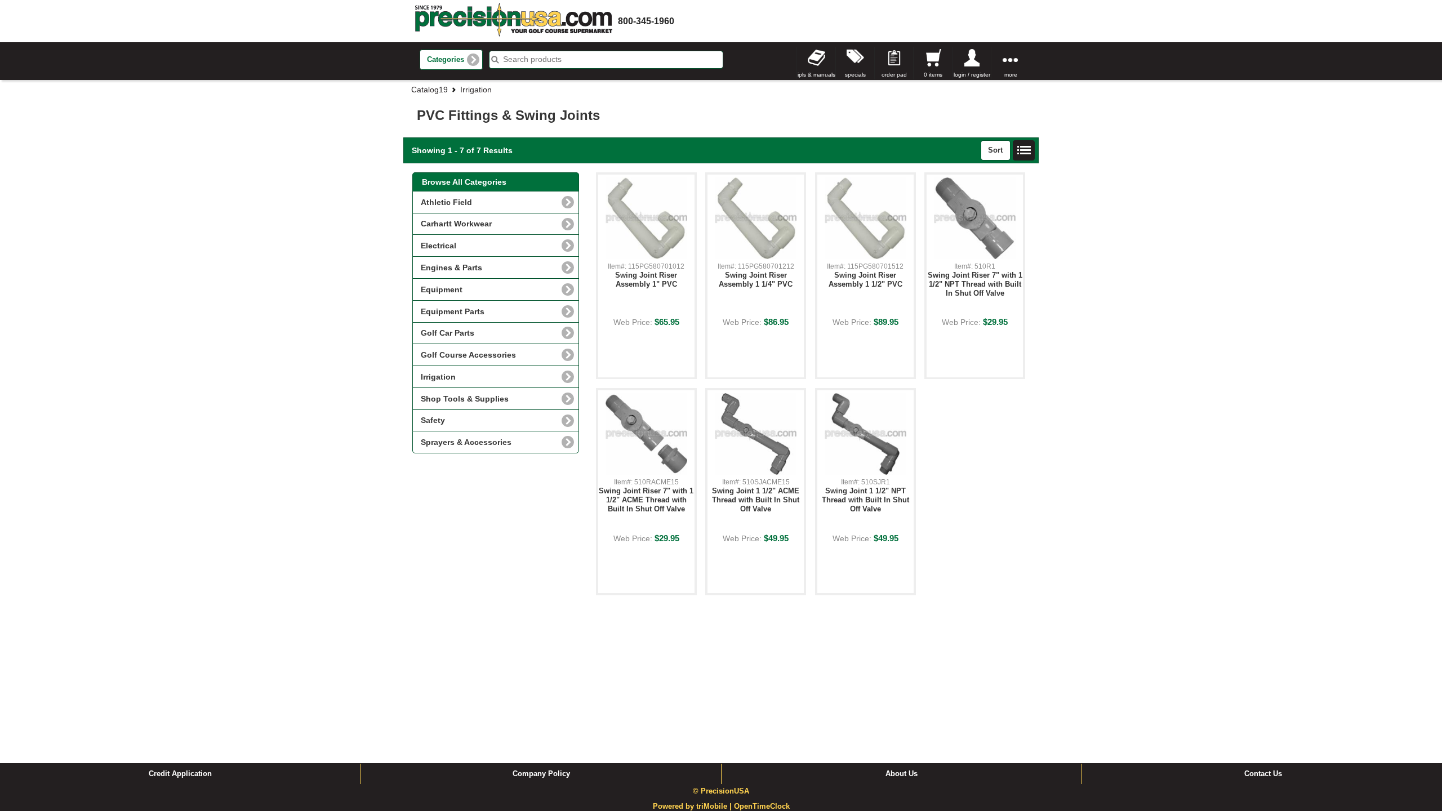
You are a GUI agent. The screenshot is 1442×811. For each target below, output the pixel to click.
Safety (433, 420)
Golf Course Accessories (468, 354)
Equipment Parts (452, 311)
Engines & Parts (451, 267)
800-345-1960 (646, 21)
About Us (901, 774)
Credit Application (180, 774)
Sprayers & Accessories (466, 442)
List (1024, 150)
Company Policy (541, 774)
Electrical (438, 245)
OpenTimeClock (762, 806)
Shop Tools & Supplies (465, 398)
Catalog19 (429, 89)
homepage (513, 21)
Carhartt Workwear (456, 223)
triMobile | (715, 806)
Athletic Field (446, 202)
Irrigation (476, 89)
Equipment (441, 289)
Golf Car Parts (447, 332)
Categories (445, 60)
